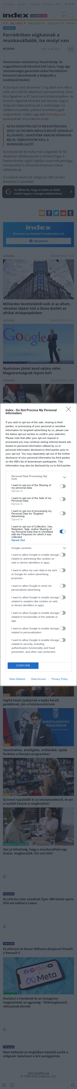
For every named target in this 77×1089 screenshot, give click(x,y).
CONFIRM (23, 665)
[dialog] (38, 544)
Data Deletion (17, 678)
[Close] (69, 410)
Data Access (38, 678)
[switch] (63, 486)
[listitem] (38, 477)
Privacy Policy (60, 678)
